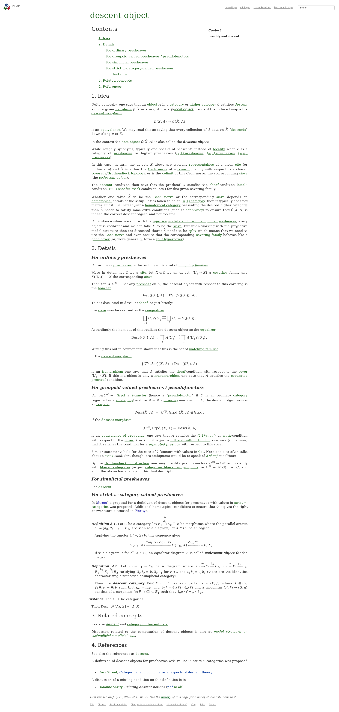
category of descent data (147, 624)
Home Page (231, 7)
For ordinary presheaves (126, 50)
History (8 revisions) (176, 704)
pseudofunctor (180, 395)
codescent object (113, 177)
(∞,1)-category (193, 201)
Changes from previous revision (147, 704)
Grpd (121, 395)
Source (212, 704)
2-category (124, 400)
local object (183, 109)
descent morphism (106, 113)
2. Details (107, 44)
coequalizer (154, 310)
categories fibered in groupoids (171, 467)
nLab (178, 687)
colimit (167, 173)
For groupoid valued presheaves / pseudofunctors (147, 56)
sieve (243, 173)
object (152, 104)
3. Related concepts (115, 80)
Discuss (102, 704)
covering (184, 169)
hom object (131, 141)
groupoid (101, 404)
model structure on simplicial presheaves (202, 221)
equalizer (208, 329)
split (192, 231)
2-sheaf (212, 456)
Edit (92, 704)
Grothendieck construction (127, 463)
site (238, 164)
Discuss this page (283, 7)
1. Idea (104, 38)
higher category (203, 104)
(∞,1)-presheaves (221, 153)
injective (160, 221)
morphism (123, 109)
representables (201, 164)
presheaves (123, 153)
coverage (98, 173)
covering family (209, 235)
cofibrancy (194, 210)
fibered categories (115, 467)
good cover (100, 239)
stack (242, 185)
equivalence (110, 129)
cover (243, 371)
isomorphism (112, 371)
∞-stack (134, 189)
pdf (170, 687)
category (177, 104)
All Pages (245, 7)
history (166, 697)
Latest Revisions (262, 7)
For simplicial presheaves (127, 62)
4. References (110, 86)
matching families (193, 265)
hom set (104, 288)
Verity (140, 511)
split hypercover (169, 239)
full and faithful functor (190, 440)
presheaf (143, 284)
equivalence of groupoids (123, 435)
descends (238, 129)
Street (102, 502)
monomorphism (167, 375)
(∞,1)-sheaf (118, 189)
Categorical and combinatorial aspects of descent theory (165, 672)
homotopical (101, 201)
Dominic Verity (110, 687)
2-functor (139, 395)
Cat (201, 452)
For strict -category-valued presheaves (140, 68)
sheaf (214, 185)
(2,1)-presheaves (189, 153)
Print (202, 704)
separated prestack (164, 444)
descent (241, 104)
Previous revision (118, 704)
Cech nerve (157, 169)
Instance (120, 74)
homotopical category (162, 205)
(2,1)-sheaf (206, 435)
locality (219, 149)
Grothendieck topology (126, 173)
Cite (193, 704)
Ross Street (108, 672)
